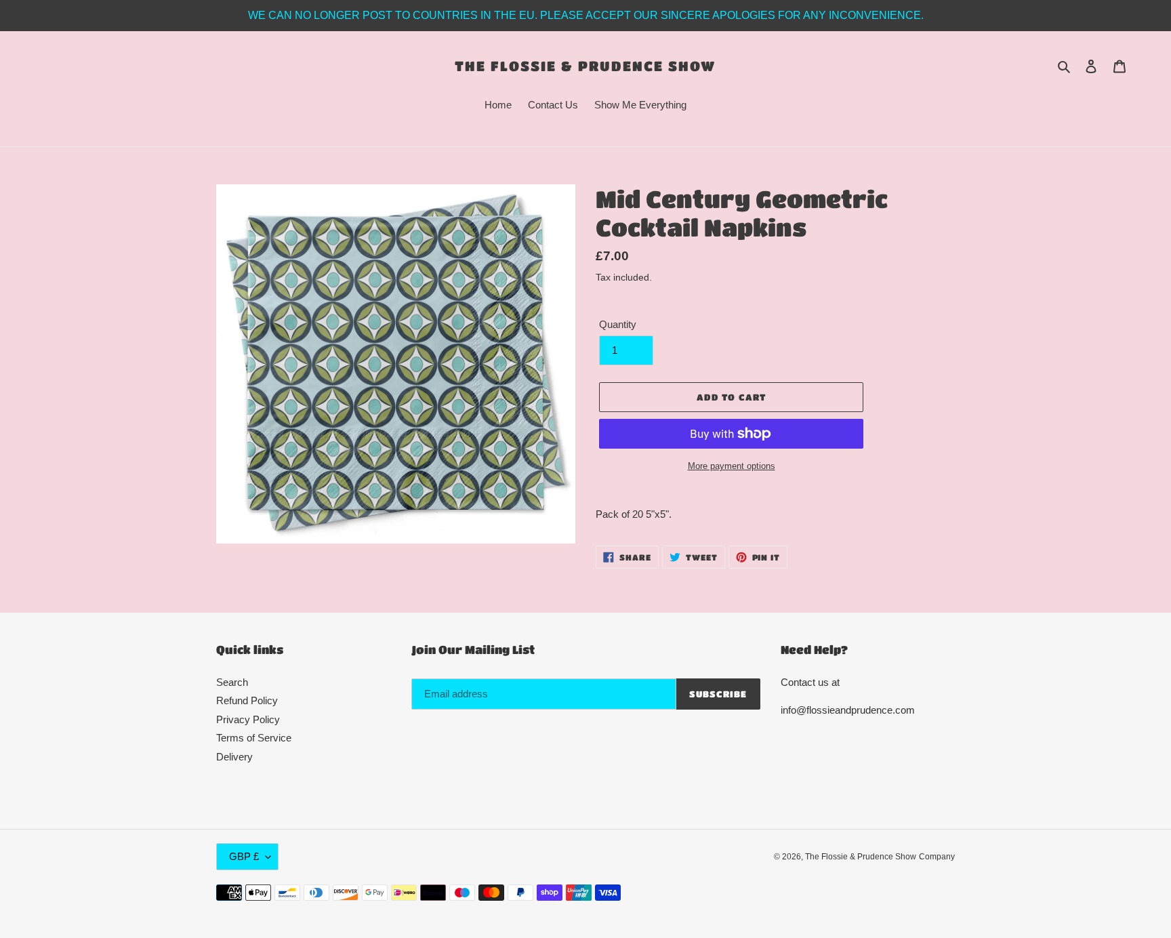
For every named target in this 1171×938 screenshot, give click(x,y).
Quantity (617, 324)
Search (232, 682)
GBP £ (244, 856)
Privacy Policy (248, 719)
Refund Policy (247, 700)
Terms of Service (253, 737)
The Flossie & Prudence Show (585, 65)
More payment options (731, 466)
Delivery (234, 756)
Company (937, 856)
